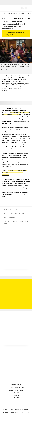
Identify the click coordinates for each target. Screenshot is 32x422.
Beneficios (16, 395)
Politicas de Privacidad (16, 390)
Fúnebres (16, 392)
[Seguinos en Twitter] (15, 414)
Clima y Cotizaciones (16, 8)
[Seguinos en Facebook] (13, 414)
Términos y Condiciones (16, 387)
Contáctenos (16, 398)
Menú (29, 8)
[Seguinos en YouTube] (17, 414)
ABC (4, 8)
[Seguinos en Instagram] (19, 414)
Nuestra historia (16, 385)
